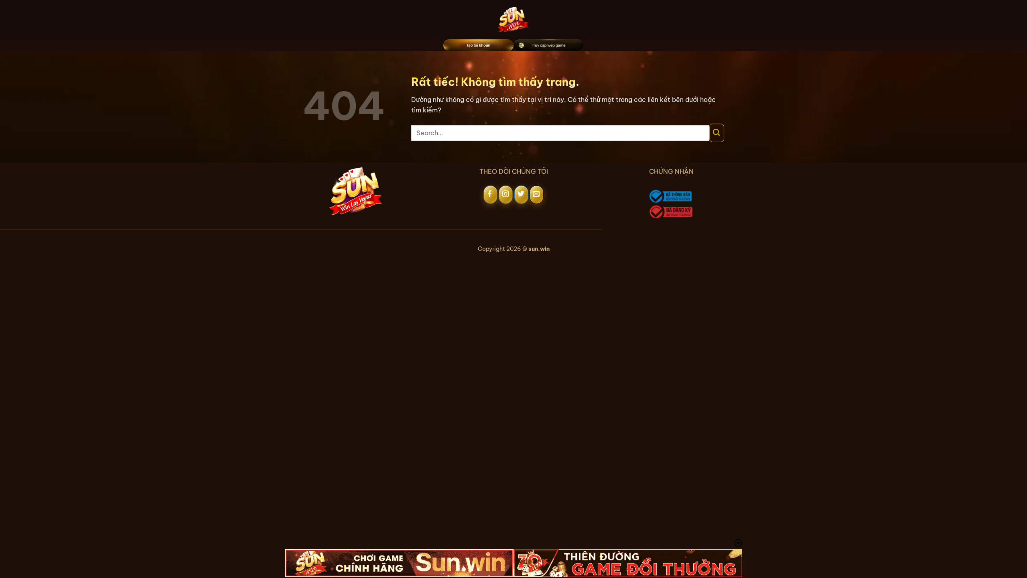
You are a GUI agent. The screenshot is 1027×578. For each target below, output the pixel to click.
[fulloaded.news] (514, 20)
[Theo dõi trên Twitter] (521, 194)
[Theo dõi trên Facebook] (490, 194)
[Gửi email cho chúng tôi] (537, 194)
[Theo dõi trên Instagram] (506, 194)
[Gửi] (716, 133)
